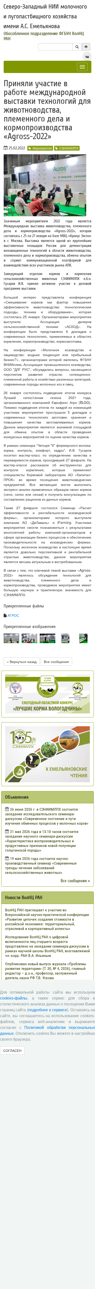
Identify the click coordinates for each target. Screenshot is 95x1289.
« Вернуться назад (22, 661)
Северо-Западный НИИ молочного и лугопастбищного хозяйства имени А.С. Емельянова (45, 16)
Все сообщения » (75, 880)
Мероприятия (42, 148)
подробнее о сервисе (47, 1010)
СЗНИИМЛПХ (68, 148)
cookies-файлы (13, 998)
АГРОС (13, 615)
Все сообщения (56, 661)
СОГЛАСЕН (12, 1050)
